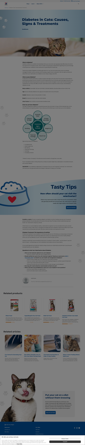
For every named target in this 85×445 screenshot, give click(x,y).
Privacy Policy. (19, 443)
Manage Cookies (65, 438)
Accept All (65, 441)
